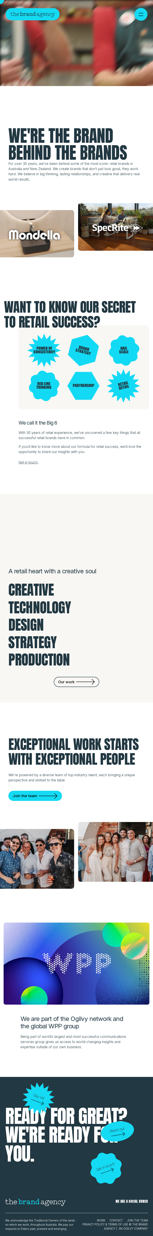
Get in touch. (28, 462)
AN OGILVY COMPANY (133, 1228)
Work (101, 1220)
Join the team (137, 1220)
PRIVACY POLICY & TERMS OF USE (105, 1224)
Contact (116, 1220)
